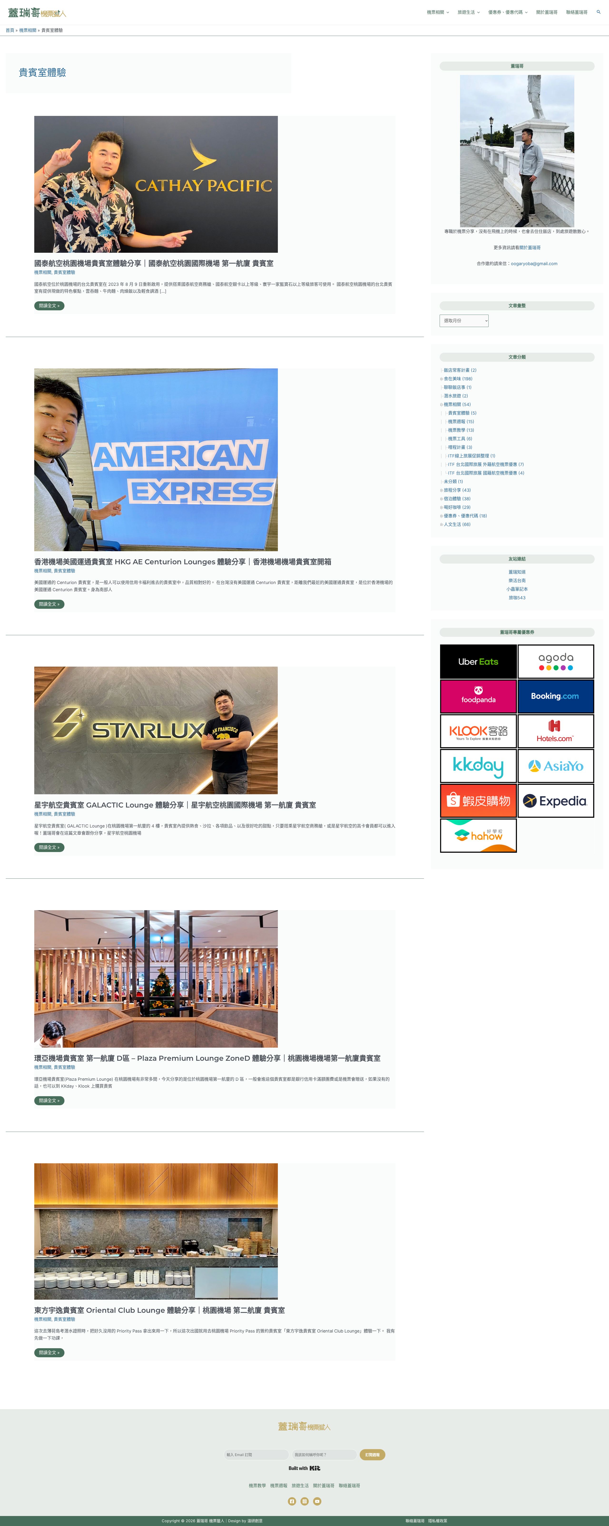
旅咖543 (517, 597)
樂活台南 (517, 580)
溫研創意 (255, 1520)
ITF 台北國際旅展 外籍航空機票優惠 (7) (486, 464)
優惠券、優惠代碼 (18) (465, 515)
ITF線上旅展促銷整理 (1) (472, 455)
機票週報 (278, 1485)
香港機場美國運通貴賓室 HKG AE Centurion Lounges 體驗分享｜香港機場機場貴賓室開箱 (182, 561)
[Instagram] (304, 1501)
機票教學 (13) (461, 430)
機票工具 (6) (460, 438)
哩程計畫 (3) (460, 447)
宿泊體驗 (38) (457, 498)
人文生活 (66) (457, 524)
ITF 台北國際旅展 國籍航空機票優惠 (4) (486, 473)
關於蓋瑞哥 (530, 247)
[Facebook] (292, 1501)
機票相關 (42, 272)
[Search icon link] (599, 12)
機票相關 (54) (457, 404)
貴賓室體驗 (64, 272)
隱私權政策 (437, 1520)
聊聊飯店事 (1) (458, 387)
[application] (446, 12)
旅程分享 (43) (457, 490)
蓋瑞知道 (517, 572)
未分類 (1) (453, 481)
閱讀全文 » (49, 306)
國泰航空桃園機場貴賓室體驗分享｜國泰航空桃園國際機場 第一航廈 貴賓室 (154, 263)
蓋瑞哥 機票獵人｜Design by (221, 1520)
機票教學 (257, 1485)
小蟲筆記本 (517, 589)
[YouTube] (317, 1501)
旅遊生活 (300, 1485)
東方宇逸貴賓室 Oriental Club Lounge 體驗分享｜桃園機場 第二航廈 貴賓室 (159, 1310)
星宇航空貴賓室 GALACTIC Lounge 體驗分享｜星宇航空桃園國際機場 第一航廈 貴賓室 (175, 805)
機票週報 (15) (461, 421)
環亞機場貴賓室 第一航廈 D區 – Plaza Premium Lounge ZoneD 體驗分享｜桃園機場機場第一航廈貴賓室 (207, 1058)
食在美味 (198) (458, 378)
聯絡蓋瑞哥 (349, 1485)
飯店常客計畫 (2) (460, 370)
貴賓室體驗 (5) (462, 413)
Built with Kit (304, 1468)
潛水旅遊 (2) (456, 395)
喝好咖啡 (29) (457, 507)
